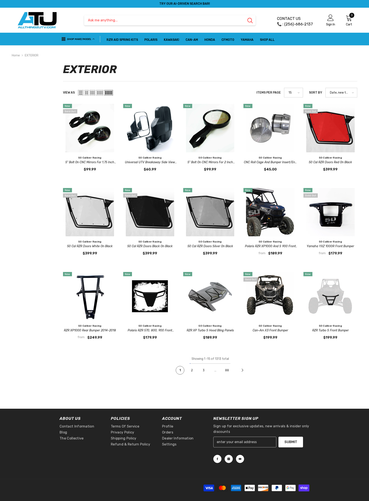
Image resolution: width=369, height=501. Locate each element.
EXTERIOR (31, 55)
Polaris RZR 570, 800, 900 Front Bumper (150, 331)
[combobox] (164, 20)
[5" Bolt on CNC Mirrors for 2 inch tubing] (210, 128)
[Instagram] (229, 459)
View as (69, 92)
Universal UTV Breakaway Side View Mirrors (150, 162)
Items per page (268, 92)
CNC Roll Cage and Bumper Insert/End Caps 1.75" (270, 162)
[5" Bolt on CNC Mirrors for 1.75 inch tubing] (90, 128)
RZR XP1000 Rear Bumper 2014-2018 (90, 330)
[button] (80, 92)
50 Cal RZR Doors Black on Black (150, 246)
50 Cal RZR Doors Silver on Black (210, 246)
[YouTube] (240, 459)
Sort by (315, 92)
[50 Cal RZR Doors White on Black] (90, 212)
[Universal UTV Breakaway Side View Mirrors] (150, 128)
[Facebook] (217, 459)
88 (227, 370)
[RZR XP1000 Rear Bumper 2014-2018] (90, 296)
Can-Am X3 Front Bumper (270, 330)
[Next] (242, 370)
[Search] (170, 20)
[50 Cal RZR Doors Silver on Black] (210, 212)
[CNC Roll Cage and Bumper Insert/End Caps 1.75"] (270, 128)
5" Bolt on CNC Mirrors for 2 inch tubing (210, 162)
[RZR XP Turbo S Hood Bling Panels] (210, 296)
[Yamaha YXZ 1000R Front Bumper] (330, 212)
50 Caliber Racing (89, 157)
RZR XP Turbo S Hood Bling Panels (210, 330)
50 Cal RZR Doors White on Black (90, 246)
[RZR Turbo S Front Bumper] (330, 296)
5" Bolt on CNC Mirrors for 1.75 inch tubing (89, 162)
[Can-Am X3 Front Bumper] (270, 296)
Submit (290, 442)
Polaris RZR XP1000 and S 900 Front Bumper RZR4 (270, 246)
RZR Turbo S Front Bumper (330, 330)
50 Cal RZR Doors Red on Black (330, 162)
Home (16, 55)
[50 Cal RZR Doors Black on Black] (150, 212)
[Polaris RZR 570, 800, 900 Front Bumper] (150, 296)
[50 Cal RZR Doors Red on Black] (330, 128)
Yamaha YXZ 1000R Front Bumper (330, 246)
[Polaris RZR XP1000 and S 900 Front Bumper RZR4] (270, 212)
